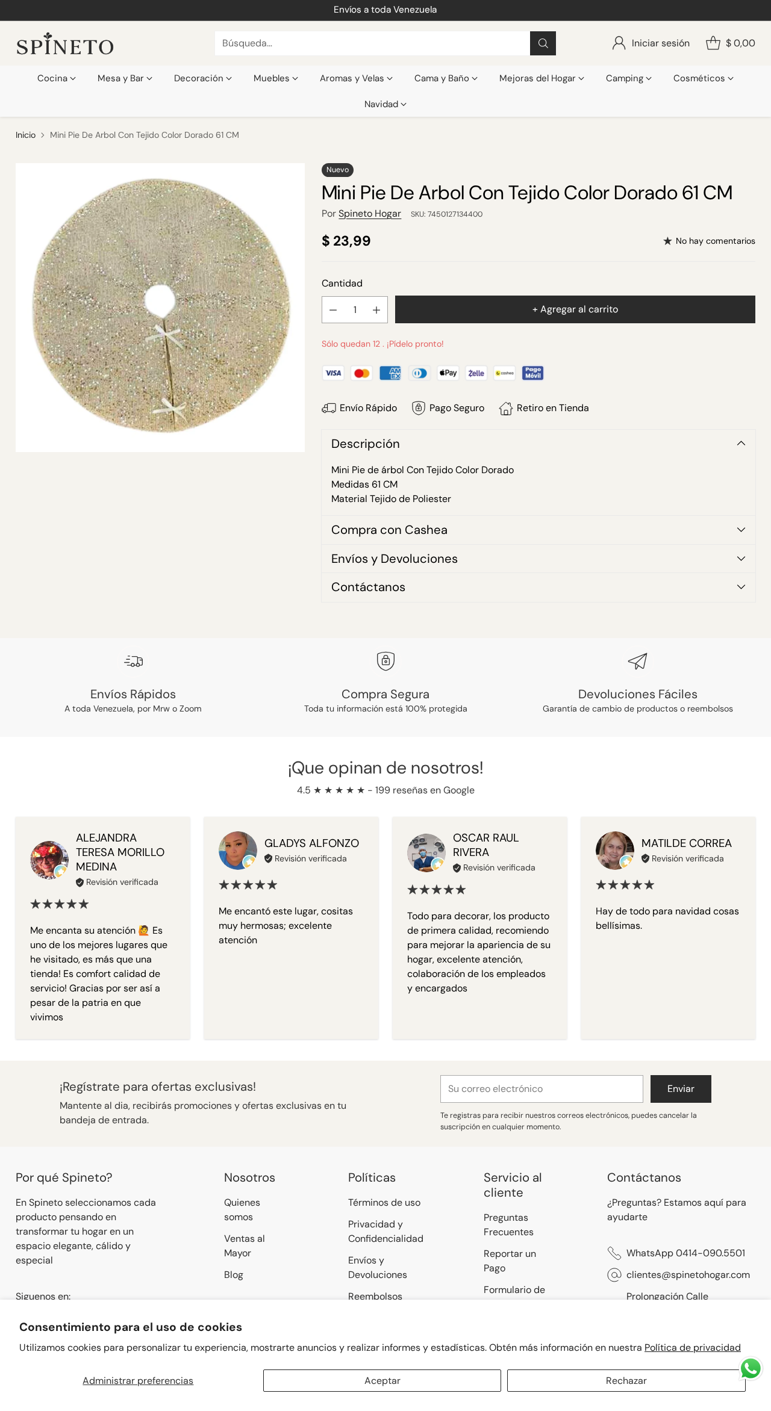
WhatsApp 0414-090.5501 (685, 1253)
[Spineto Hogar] (65, 43)
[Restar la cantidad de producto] (333, 310)
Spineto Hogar (370, 213)
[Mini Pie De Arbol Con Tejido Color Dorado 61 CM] (160, 307)
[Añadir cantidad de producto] (376, 310)
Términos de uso (384, 1202)
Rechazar (626, 1380)
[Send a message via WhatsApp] (751, 1368)
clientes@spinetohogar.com (688, 1274)
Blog (233, 1274)
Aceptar (382, 1380)
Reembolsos (375, 1296)
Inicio (26, 134)
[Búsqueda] (543, 43)
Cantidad (342, 283)
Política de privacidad (693, 1347)
